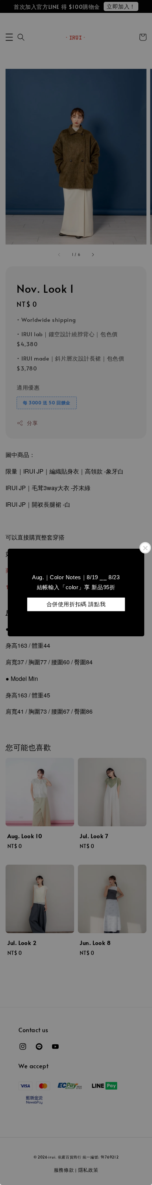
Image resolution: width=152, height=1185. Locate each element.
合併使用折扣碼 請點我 (76, 604)
